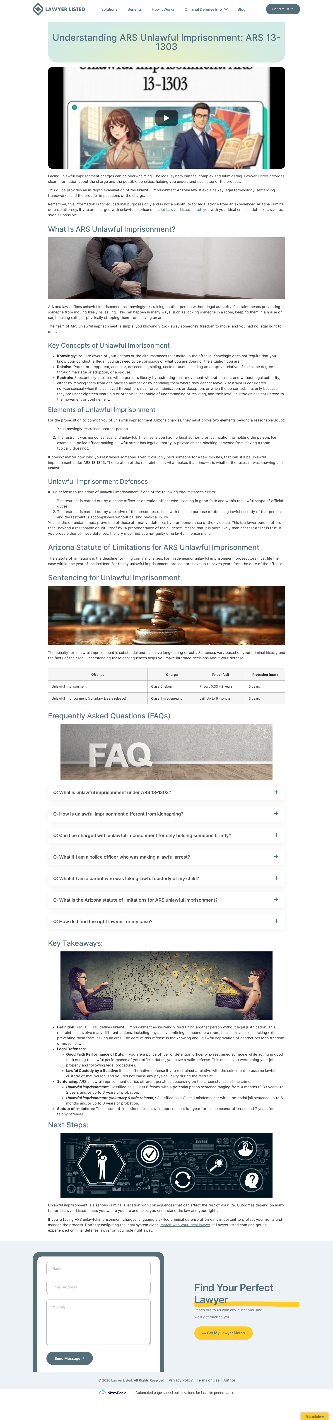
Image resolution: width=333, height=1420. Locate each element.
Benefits (135, 9)
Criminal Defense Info (203, 9)
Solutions (109, 9)
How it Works (163, 9)
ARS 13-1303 (87, 1027)
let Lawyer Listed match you (185, 209)
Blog (242, 9)
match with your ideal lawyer (185, 1225)
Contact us (281, 9)
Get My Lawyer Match (226, 1333)
